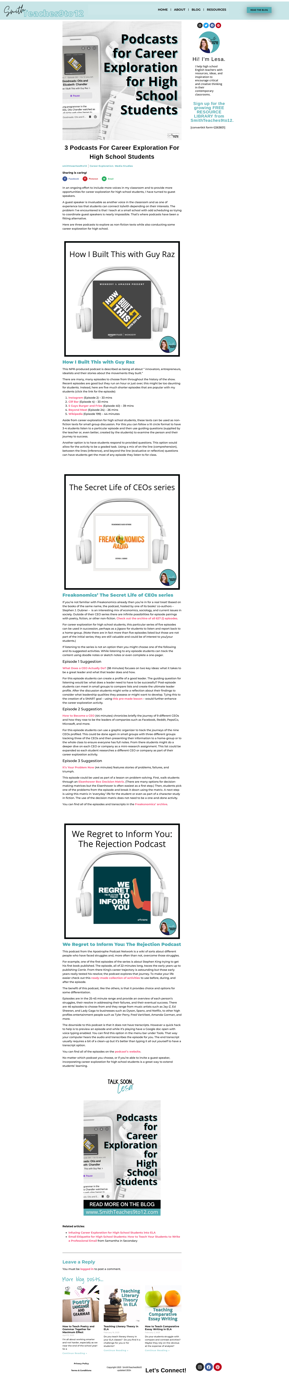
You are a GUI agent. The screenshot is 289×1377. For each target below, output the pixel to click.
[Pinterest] (218, 25)
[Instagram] (200, 25)
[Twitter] (206, 25)
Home (163, 9)
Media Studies (124, 165)
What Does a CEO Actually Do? (84, 668)
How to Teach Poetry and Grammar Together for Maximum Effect (78, 1329)
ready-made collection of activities (115, 978)
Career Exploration (101, 165)
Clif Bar (73, 401)
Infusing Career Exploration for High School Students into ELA (112, 1232)
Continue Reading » (74, 1353)
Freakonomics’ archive (151, 804)
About (179, 9)
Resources (216, 9)
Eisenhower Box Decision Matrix (101, 781)
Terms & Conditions (81, 1370)
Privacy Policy (81, 1363)
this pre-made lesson (127, 698)
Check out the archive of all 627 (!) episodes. (148, 618)
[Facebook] (212, 25)
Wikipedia (75, 414)
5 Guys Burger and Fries (85, 405)
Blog (196, 9)
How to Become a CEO (78, 715)
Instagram (75, 397)
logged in (87, 1269)
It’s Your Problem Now (78, 767)
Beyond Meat (77, 410)
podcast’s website (127, 1051)
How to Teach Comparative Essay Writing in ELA (162, 1328)
